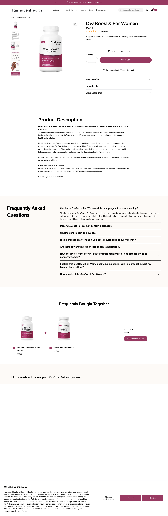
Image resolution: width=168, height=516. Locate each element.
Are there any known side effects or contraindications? (90, 247)
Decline (152, 498)
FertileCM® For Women (63, 348)
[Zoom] (75, 23)
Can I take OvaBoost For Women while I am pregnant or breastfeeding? (99, 208)
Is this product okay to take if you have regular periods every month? (98, 240)
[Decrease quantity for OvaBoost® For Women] (88, 60)
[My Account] (146, 10)
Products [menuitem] (55, 10)
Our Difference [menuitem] (71, 10)
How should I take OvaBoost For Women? (83, 274)
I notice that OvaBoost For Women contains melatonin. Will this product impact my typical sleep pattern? (105, 265)
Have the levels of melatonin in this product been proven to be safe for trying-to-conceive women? (104, 255)
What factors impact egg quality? (78, 233)
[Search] (120, 10)
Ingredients (92, 86)
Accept (131, 498)
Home (13, 18)
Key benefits (92, 79)
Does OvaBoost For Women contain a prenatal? (86, 226)
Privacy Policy (21, 511)
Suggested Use (94, 93)
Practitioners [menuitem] (101, 10)
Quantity (89, 55)
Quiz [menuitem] (91, 10)
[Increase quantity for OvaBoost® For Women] (96, 60)
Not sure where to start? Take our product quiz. (85, 2)
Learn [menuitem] (83, 10)
